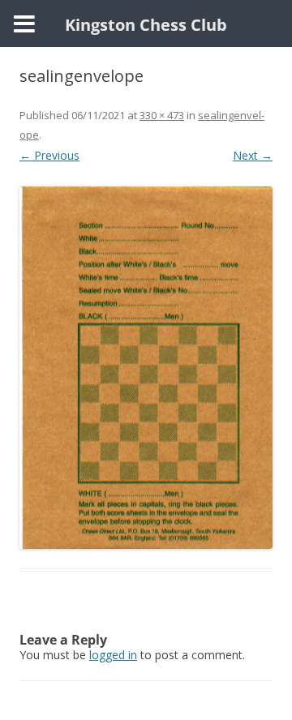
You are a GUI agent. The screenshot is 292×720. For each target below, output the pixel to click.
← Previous (49, 155)
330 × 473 (162, 115)
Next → (253, 155)
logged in (113, 654)
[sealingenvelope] (146, 367)
